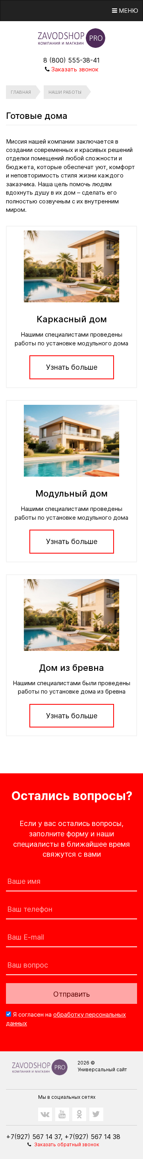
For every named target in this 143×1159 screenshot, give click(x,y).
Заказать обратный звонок (66, 1144)
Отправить (71, 994)
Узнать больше (71, 367)
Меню (127, 10)
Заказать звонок (75, 69)
